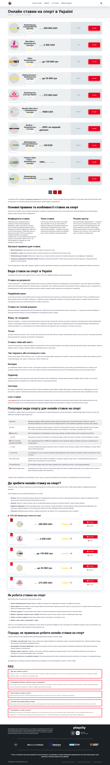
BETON (78, 28)
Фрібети (46, 3)
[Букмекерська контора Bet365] (14, 183)
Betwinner (78, 145)
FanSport (78, 161)
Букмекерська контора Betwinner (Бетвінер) (29, 144)
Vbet (78, 44)
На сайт (94, 28)
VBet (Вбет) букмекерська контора (30, 43)
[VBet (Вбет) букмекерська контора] (14, 49)
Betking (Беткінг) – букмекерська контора (29, 77)
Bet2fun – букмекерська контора (30, 127)
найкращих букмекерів (33, 199)
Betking (79, 78)
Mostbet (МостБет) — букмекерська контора (30, 110)
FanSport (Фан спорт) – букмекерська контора (30, 160)
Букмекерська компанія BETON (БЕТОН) (30, 27)
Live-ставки (55, 3)
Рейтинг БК (10, 14)
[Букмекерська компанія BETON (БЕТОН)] (14, 33)
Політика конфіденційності (68, 762)
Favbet (78, 94)
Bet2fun (79, 128)
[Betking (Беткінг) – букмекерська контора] (14, 83)
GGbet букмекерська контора (30, 60)
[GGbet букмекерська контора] (14, 66)
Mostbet (78, 111)
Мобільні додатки (66, 3)
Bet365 (78, 178)
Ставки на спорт (37, 3)
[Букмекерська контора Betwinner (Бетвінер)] (14, 150)
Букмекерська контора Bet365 (30, 177)
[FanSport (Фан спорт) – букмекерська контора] (14, 166)
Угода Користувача (97, 762)
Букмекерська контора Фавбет (30, 94)
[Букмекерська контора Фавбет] (14, 100)
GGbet (78, 61)
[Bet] (10, 2)
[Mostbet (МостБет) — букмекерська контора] (14, 116)
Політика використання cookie (84, 762)
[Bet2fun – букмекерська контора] (14, 133)
